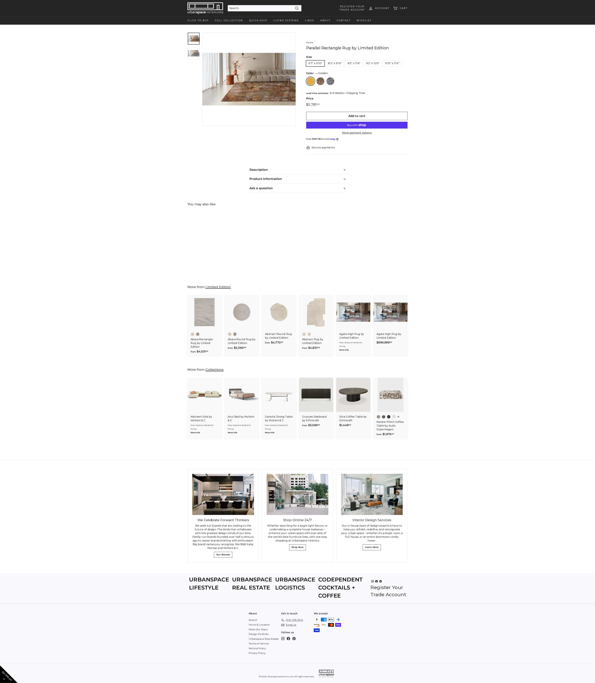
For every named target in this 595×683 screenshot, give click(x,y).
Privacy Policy (257, 653)
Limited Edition (218, 287)
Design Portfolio (259, 634)
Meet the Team (258, 629)
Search (253, 619)
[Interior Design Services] (372, 494)
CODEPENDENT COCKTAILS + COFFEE (340, 587)
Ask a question (261, 188)
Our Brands (224, 555)
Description (258, 169)
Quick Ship (258, 20)
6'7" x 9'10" (315, 63)
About (325, 20)
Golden (310, 81)
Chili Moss (320, 81)
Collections (214, 370)
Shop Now (298, 548)
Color (317, 73)
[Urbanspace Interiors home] (326, 674)
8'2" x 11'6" (354, 63)
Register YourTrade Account (352, 8)
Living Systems (286, 20)
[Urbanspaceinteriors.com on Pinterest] (294, 638)
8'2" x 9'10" (335, 63)
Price (309, 98)
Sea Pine (330, 81)
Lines (309, 20)
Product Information (265, 179)
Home (309, 42)
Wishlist (364, 20)
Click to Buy (198, 20)
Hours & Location (259, 624)
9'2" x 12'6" (372, 63)
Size (309, 56)
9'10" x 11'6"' (392, 63)
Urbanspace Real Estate (264, 638)
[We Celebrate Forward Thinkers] (223, 494)
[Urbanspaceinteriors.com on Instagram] (282, 638)
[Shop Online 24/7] (297, 494)
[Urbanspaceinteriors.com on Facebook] (288, 638)
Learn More (372, 548)
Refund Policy (257, 648)
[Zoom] (249, 79)
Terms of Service (259, 643)
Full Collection (229, 20)
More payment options (357, 132)
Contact (344, 20)
